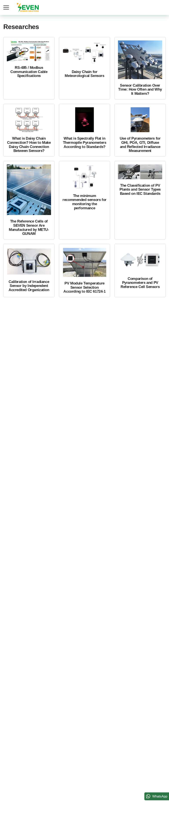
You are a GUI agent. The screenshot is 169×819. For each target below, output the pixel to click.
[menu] (6, 7)
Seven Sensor (28, 7)
